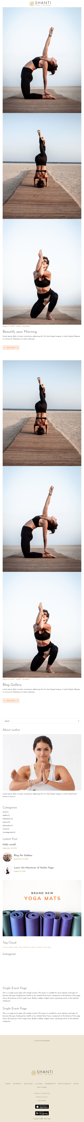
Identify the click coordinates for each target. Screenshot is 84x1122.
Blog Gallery (12, 685)
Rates (76, 1084)
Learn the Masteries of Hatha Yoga (34, 868)
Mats (20, 947)
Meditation (7, 819)
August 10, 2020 (8, 679)
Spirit (34, 947)
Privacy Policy (42, 1097)
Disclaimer (42, 1100)
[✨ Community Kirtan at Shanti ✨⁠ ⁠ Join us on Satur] (17, 963)
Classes (5, 947)
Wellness (28, 1084)
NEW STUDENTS (64, 1084)
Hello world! (9, 844)
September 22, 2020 (21, 859)
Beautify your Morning (20, 332)
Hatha (11, 947)
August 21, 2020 (20, 871)
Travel (5, 829)
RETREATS (17, 1084)
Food (4, 812)
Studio (39, 947)
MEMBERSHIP (50, 1084)
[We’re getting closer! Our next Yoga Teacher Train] (28, 975)
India (16, 947)
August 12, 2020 (8, 326)
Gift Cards (42, 1087)
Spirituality (6, 825)
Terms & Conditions (42, 1093)
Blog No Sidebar (23, 855)
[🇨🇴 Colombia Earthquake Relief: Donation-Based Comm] (6, 975)
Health (18, 679)
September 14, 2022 (10, 848)
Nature (18, 326)
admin (27, 326)
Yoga (49, 947)
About (8, 1084)
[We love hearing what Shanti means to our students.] (28, 963)
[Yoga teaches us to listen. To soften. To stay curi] (17, 975)
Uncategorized (8, 832)
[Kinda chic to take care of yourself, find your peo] (6, 963)
